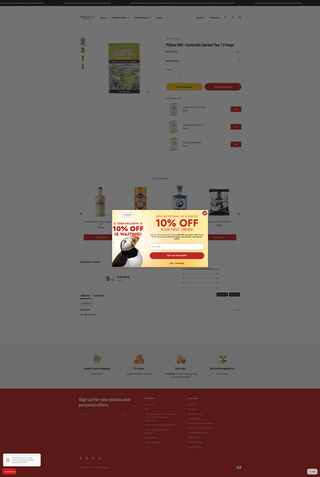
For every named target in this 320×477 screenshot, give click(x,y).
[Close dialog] (205, 213)
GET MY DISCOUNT (177, 255)
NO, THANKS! (177, 263)
